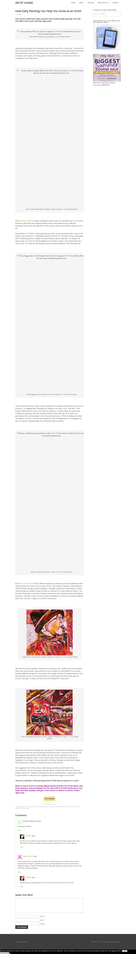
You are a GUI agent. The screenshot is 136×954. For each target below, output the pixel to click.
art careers (76, 807)
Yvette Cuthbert (26, 583)
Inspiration (47, 807)
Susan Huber (28, 856)
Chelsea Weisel (26, 221)
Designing (40, 807)
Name (42, 916)
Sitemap (17, 942)
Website (42, 924)
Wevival (118, 942)
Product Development (57, 807)
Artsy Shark (24, 3)
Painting (17, 808)
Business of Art (32, 807)
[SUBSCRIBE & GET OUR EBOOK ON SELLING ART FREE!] (107, 50)
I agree (125, 951)
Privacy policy (4, 953)
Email (41, 920)
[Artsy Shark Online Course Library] (107, 81)
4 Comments (18, 14)
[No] (10, 953)
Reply (19, 830)
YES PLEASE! (49, 799)
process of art (25, 808)
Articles (25, 807)
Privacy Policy (25, 942)
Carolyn (28, 836)
